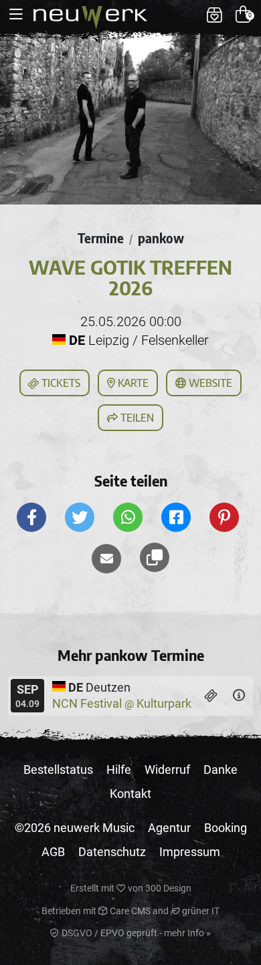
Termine (101, 238)
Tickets (59, 383)
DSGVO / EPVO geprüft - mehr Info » (135, 933)
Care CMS (129, 911)
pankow (161, 238)
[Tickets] (211, 696)
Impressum (189, 852)
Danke (220, 770)
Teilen (136, 417)
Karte (132, 383)
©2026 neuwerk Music (75, 828)
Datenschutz (112, 852)
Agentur (169, 828)
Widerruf (167, 770)
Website (209, 383)
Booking (225, 828)
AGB (53, 852)
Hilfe (118, 770)
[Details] (239, 696)
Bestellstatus (58, 770)
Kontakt (130, 794)
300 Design (168, 888)
